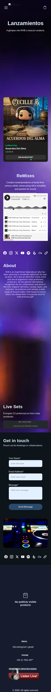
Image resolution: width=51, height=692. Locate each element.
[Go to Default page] (46, 253)
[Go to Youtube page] (22, 253)
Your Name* (14, 458)
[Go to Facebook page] (5, 253)
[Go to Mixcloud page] (40, 253)
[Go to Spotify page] (28, 253)
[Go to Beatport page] (34, 253)
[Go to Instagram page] (11, 253)
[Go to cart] (45, 8)
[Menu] (6, 7)
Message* (13, 485)
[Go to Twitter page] (16, 253)
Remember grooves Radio (23, 669)
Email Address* (16, 471)
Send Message (25, 507)
